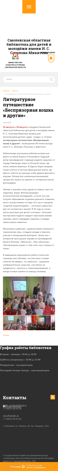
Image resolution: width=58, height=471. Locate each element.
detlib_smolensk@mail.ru (15, 405)
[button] (50, 296)
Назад (6, 335)
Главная (6, 91)
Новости (15, 91)
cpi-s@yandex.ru (11, 415)
